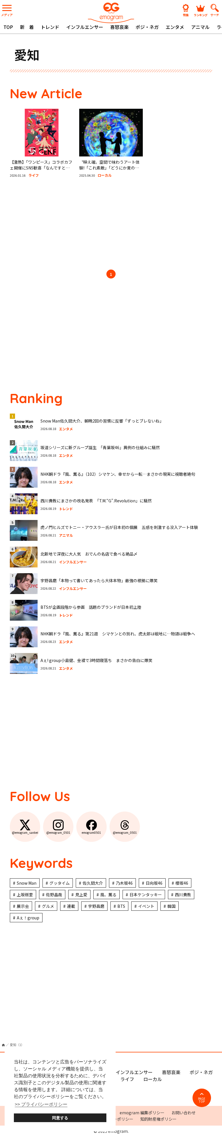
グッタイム (59, 883)
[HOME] (3, 1045)
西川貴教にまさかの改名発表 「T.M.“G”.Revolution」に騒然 (96, 501)
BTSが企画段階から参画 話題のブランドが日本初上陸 (90, 607)
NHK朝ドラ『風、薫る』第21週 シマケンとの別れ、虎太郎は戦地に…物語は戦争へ (117, 634)
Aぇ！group (28, 918)
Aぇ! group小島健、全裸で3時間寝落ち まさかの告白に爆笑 (96, 660)
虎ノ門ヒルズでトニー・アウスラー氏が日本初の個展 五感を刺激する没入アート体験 (119, 527)
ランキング (201, 14)
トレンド (50, 26)
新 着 (27, 26)
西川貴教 (183, 894)
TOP (8, 26)
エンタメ (175, 26)
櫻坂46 (181, 883)
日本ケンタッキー (146, 894)
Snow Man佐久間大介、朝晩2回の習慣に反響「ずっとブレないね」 (102, 421)
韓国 (171, 906)
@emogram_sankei (25, 832)
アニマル (200, 26)
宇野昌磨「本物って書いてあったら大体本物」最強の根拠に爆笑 (99, 580)
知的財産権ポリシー (158, 1119)
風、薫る (108, 894)
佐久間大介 (93, 883)
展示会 (23, 906)
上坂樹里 (25, 894)
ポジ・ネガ (147, 26)
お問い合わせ (183, 1112)
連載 (71, 906)
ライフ (127, 1079)
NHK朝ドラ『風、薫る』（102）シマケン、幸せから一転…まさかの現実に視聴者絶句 (117, 474)
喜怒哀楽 (119, 26)
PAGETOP (201, 1100)
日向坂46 (154, 883)
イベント (146, 906)
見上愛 (81, 894)
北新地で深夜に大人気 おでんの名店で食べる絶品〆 (89, 554)
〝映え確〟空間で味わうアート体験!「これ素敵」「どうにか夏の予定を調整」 (109, 167)
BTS (121, 906)
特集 (186, 14)
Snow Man (26, 883)
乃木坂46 (124, 883)
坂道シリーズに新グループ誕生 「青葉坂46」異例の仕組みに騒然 (100, 447)
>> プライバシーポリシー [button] (41, 1104)
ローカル (152, 1079)
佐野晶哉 (54, 894)
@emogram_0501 (58, 832)
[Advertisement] (111, 225)
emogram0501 (91, 832)
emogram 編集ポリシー (142, 1112)
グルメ (48, 906)
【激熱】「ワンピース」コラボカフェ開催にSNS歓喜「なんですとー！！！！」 (41, 167)
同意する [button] (60, 1117)
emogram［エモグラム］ (111, 12)
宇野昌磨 (96, 906)
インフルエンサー (84, 26)
